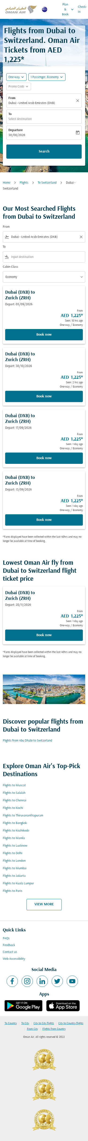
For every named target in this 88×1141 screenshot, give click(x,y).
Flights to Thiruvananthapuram (23, 815)
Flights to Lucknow (15, 846)
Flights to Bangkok (15, 823)
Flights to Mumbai (15, 868)
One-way (14, 77)
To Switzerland (47, 183)
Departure (15, 130)
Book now (44, 335)
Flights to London (14, 861)
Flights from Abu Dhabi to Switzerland (27, 740)
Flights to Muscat (14, 785)
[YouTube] (72, 981)
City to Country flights (70, 1023)
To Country (11, 1023)
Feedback (9, 945)
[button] (46, 77)
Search (44, 151)
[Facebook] (12, 981)
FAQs (6, 938)
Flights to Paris (12, 891)
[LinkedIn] (42, 981)
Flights (24, 183)
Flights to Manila (14, 838)
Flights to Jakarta (14, 876)
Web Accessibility (14, 959)
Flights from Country (54, 1029)
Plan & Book (68, 9)
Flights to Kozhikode (16, 830)
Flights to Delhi (12, 853)
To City (25, 1023)
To (9, 114)
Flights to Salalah (14, 793)
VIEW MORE (44, 904)
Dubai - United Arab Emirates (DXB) (31, 103)
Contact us (10, 952)
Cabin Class (10, 267)
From (11, 98)
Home (6, 183)
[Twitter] (57, 981)
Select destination (20, 119)
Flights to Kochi (13, 808)
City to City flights (44, 1023)
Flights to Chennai (14, 800)
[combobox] (44, 237)
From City (32, 1029)
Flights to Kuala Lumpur (18, 883)
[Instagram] (27, 981)
